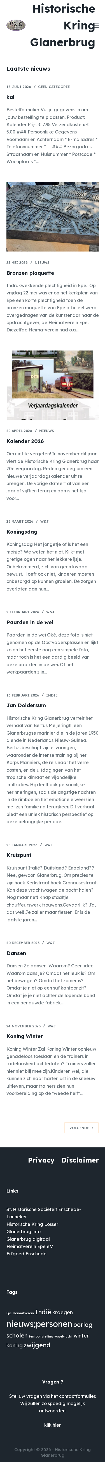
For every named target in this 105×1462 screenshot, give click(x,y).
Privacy (41, 1160)
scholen (17, 1335)
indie (51, 695)
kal (10, 97)
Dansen (16, 953)
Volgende (79, 1128)
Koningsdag (21, 532)
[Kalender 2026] (52, 385)
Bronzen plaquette (30, 273)
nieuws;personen (39, 1324)
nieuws (42, 262)
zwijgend (37, 1345)
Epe (9, 1313)
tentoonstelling (41, 1336)
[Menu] (96, 25)
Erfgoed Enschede (26, 1253)
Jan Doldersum (26, 705)
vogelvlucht (63, 1336)
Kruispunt (18, 855)
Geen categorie (54, 87)
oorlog (83, 1324)
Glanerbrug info (23, 1231)
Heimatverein (23, 1313)
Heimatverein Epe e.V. (29, 1246)
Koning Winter (24, 1036)
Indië (43, 1312)
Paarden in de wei (29, 622)
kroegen (62, 1312)
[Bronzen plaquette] (52, 217)
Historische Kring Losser (32, 1224)
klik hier (52, 1425)
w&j (44, 521)
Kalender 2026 (25, 441)
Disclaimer (80, 1160)
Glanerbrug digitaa (27, 1239)
